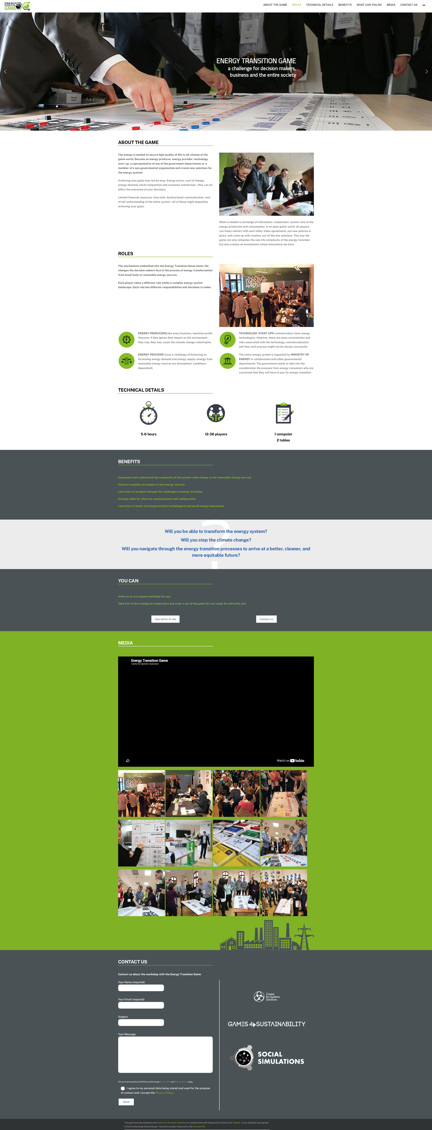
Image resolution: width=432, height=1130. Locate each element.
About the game (275, 4)
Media (391, 4)
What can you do (369, 4)
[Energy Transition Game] (141, 814)
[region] (216, 71)
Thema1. (237, 1122)
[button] (5, 71)
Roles (296, 4)
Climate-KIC (199, 1126)
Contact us (408, 4)
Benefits (345, 4)
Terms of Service (181, 1082)
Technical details (319, 4)
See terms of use (165, 619)
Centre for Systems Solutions (172, 1122)
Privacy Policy (165, 1082)
